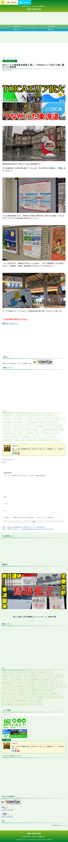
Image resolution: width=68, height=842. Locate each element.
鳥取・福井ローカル (56, 440)
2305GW (38, 419)
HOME (18, 26)
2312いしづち (7, 426)
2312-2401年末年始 (51, 422)
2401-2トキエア (29, 426)
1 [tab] (26, 620)
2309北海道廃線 (32, 422)
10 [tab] (41, 620)
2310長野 (41, 422)
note (15, 429)
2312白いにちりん (17, 426)
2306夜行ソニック (59, 419)
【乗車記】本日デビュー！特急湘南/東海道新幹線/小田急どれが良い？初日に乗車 (30, 529)
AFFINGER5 (49, 839)
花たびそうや (40, 436)
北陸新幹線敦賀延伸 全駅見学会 (50, 429)
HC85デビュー (7, 429)
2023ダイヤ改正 (18, 419)
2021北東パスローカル (39, 415)
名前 (5, 497)
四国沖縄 (31, 433)
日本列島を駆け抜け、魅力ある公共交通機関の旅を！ (34, 836)
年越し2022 (7, 436)
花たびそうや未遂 (50, 436)
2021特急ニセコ (8, 419)
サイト (5, 510)
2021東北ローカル (52, 415)
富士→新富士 (55, 433)
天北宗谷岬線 (46, 433)
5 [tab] (33, 620)
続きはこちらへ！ (10, 323)
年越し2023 (15, 436)
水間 (33, 436)
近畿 (8, 459)
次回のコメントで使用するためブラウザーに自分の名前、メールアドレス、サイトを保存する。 (30, 517)
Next (65, 594)
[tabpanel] (34, 593)
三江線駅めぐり (36, 429)
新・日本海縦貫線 (25, 436)
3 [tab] (30, 620)
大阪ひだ (38, 433)
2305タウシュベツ (47, 419)
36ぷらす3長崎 (19, 415)
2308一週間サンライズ (20, 422)
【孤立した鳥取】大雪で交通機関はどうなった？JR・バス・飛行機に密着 (34, 617)
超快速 (16, 440)
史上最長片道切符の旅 (9, 433)
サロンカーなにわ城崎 (24, 429)
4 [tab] (31, 620)
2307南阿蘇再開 (8, 422)
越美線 (22, 440)
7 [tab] (36, 620)
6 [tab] (35, 620)
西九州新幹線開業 (8, 440)
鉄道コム (17, 29)
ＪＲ (14, 459)
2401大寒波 (49, 426)
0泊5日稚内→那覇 (8, 415)
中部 (5, 459)
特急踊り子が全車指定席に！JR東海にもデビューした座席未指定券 (26, 527)
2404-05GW (58, 426)
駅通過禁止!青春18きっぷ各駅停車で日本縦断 (38, 440)
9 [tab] (40, 620)
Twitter (52, 29)
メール (5, 503)
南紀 (62, 429)
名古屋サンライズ (21, 433)
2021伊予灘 (28, 415)
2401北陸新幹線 (39, 426)
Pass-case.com (34, 9)
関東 (11, 459)
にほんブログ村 (7, 810)
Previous (2, 594)
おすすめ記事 (51, 26)
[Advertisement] (34, 18)
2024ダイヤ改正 (29, 419)
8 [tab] (38, 620)
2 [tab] (28, 620)
